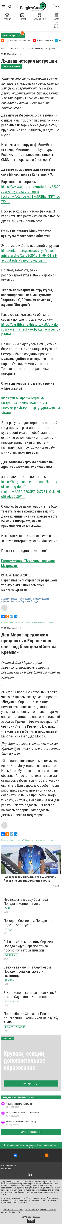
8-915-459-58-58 (7, 1168)
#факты (5, 601)
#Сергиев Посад (9, 598)
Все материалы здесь (31, 1083)
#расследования (41, 598)
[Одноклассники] (7, 616)
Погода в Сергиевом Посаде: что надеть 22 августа (29, 923)
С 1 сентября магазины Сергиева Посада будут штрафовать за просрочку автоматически (29, 946)
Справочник (40, 18)
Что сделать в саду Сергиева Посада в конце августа (26, 901)
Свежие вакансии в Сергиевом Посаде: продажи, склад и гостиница (27, 971)
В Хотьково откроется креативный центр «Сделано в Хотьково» (30, 995)
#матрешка (25, 598)
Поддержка (26, 1217)
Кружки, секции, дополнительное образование (25, 1060)
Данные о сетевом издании (12, 1210)
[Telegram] (11, 616)
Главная (7, 18)
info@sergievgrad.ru (9, 1166)
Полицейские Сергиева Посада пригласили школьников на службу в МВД (31, 1018)
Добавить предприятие (31, 1132)
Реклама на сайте (32, 1210)
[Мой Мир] (15, 616)
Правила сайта (14, 1212)
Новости (22, 18)
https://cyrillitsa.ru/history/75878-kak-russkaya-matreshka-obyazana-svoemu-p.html (30, 329)
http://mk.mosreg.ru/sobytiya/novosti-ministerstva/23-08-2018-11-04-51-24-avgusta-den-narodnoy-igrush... (29, 256)
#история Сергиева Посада (24, 601)
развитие (36, 1217)
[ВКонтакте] (3, 616)
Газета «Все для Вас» (56, 23)
